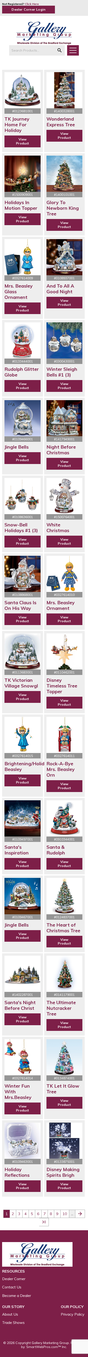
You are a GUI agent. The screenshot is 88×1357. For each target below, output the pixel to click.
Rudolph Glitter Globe (21, 372)
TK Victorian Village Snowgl (21, 683)
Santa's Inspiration (16, 850)
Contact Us (11, 1287)
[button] (59, 50)
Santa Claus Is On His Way (20, 605)
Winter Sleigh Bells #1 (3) (61, 372)
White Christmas (57, 527)
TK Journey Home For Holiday (16, 124)
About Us (10, 1314)
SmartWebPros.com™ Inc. (46, 1347)
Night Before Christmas (61, 449)
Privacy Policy (72, 1314)
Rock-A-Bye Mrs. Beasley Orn (60, 769)
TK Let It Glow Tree (62, 1088)
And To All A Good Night (60, 288)
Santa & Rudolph (55, 850)
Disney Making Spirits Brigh (63, 1172)
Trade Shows (13, 1322)
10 (64, 1213)
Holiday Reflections (17, 1172)
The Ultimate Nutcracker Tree (61, 1008)
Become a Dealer (16, 1295)
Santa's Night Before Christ (20, 1005)
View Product (22, 141)
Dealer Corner (13, 1278)
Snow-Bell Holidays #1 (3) (21, 527)
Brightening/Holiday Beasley (27, 766)
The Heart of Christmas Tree (63, 927)
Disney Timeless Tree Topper (61, 685)
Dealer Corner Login (28, 9)
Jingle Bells (16, 447)
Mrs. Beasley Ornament (60, 605)
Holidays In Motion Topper (20, 205)
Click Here (32, 4)
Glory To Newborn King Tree (62, 208)
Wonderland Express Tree (60, 121)
